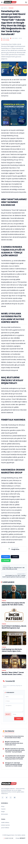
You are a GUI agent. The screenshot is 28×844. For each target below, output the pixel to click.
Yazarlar (3, 809)
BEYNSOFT (22, 838)
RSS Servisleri (4, 814)
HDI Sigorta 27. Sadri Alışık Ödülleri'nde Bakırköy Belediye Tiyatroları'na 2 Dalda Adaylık (13, 764)
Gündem (11, 8)
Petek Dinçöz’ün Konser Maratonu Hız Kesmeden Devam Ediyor (14, 737)
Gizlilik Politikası (5, 822)
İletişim (3, 811)
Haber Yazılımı (9, 838)
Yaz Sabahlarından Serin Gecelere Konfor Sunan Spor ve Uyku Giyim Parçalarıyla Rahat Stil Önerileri (15, 757)
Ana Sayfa (4, 8)
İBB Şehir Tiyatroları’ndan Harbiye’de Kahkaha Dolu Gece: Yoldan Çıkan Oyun (14, 743)
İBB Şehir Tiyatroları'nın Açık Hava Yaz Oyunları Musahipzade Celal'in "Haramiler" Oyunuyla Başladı (15, 750)
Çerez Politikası (5, 827)
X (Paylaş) (15, 556)
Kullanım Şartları (5, 825)
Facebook (6, 556)
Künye (2, 806)
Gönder (18, 718)
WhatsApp (6, 560)
